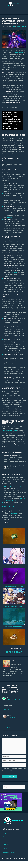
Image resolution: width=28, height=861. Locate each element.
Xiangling (14, 272)
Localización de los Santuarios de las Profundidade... (14, 606)
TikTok (5, 840)
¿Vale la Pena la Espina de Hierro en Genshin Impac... (14, 566)
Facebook (6, 844)
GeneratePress (22, 858)
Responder (7, 709)
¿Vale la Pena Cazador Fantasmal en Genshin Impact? (14, 626)
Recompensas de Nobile (10, 128)
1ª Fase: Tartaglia (10, 118)
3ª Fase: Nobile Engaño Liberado (13, 121)
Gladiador (22, 498)
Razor (4, 430)
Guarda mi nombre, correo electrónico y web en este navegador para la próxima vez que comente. (15, 770)
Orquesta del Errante (11, 500)
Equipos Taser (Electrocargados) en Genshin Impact (14, 586)
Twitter (5, 833)
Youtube (5, 837)
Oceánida (9, 217)
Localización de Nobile (10, 114)
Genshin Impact (21, 26)
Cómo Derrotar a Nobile (10, 116)
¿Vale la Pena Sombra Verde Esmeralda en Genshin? (14, 525)
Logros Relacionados (9, 126)
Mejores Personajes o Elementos (12, 125)
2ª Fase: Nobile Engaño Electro (13, 119)
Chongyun (9, 430)
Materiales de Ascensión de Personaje (15, 487)
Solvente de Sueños (9, 506)
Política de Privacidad (9, 852)
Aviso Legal (6, 849)
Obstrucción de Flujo (9, 123)
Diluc (15, 430)
